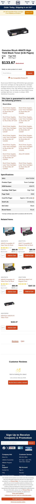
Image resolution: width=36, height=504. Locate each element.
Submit (30, 73)
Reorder (21, 472)
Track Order (22, 475)
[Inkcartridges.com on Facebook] (4, 449)
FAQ (3, 472)
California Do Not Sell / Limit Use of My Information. (18, 495)
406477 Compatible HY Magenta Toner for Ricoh (25, 244)
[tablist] (18, 342)
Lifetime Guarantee (7, 460)
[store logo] (18, 3)
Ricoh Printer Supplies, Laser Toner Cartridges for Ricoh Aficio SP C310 (10, 118)
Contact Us (5, 470)
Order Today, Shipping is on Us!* (18, 7)
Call (9, 1)
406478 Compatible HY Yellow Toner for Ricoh (7, 280)
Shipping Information (8, 475)
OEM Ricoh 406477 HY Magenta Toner (25, 280)
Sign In (21, 470)
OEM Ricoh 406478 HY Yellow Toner (7, 316)
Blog (3, 465)
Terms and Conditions (18, 493)
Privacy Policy (14, 481)
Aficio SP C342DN (24, 154)
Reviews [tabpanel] (15, 341)
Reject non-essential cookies (18, 502)
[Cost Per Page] (33, 198)
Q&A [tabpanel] (22, 341)
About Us (4, 457)
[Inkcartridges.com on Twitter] (7, 449)
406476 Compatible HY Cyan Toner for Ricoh (7, 244)
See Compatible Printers (18, 78)
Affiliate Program (7, 462)
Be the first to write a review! (18, 382)
